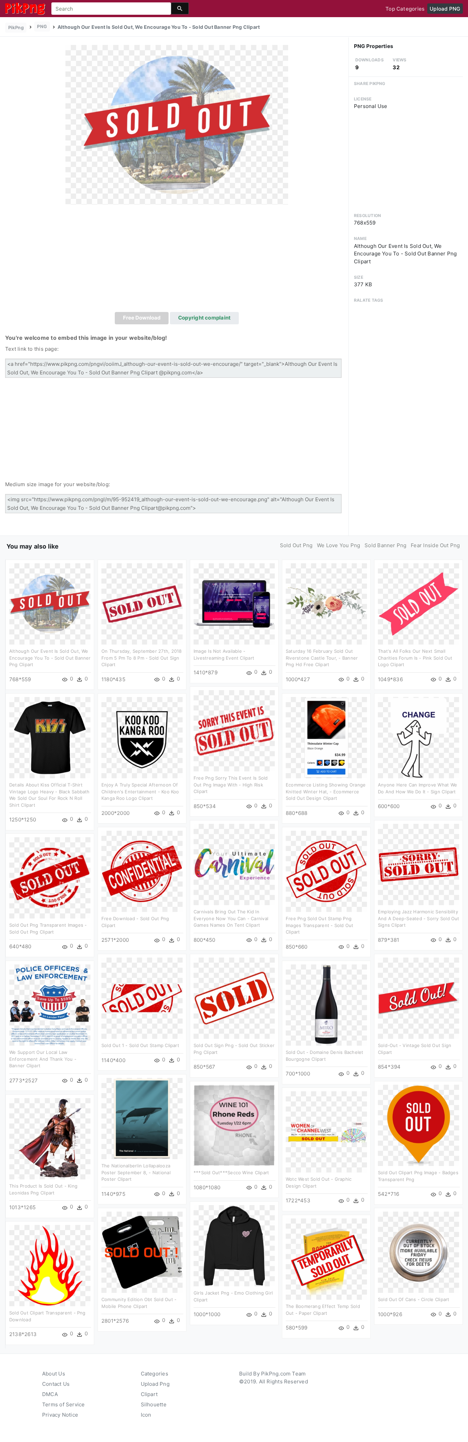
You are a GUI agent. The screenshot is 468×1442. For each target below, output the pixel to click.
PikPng (16, 27)
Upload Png (155, 1384)
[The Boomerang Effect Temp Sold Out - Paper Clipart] (326, 1258)
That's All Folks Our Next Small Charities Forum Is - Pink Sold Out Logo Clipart (415, 657)
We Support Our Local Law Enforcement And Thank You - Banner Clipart (42, 1058)
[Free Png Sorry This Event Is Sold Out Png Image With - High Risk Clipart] (234, 730)
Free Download (142, 317)
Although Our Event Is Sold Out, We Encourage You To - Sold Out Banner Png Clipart (50, 657)
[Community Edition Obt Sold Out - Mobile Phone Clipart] (142, 1252)
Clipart (149, 1394)
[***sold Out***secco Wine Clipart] (234, 1125)
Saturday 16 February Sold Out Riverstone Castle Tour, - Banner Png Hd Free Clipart (322, 657)
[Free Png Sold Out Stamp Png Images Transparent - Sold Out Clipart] (326, 871)
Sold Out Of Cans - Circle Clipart (413, 1299)
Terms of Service (63, 1404)
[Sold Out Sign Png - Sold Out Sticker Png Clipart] (234, 998)
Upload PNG (445, 8)
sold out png (296, 545)
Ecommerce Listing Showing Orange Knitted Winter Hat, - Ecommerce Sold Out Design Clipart (326, 791)
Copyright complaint (204, 317)
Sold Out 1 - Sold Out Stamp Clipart (140, 1045)
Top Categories (404, 8)
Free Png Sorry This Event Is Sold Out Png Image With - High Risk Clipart (231, 784)
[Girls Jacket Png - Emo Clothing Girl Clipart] (234, 1245)
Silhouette (154, 1404)
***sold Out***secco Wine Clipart (231, 1172)
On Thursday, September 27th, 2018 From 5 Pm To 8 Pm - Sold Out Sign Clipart (141, 657)
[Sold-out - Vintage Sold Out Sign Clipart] (418, 998)
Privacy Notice (60, 1414)
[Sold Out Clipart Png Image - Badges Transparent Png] (418, 1125)
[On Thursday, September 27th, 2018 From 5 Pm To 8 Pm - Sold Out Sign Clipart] (142, 603)
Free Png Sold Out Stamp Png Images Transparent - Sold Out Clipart (320, 925)
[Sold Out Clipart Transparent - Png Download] (49, 1265)
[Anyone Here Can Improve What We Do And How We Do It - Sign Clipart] (418, 737)
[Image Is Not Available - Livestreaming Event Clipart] (234, 603)
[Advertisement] (176, 261)
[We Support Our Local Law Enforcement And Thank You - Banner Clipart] (49, 1004)
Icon (146, 1414)
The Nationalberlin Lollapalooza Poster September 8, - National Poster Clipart (136, 1172)
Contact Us (56, 1384)
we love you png (338, 545)
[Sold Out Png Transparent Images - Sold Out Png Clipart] (49, 877)
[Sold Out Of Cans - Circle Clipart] (418, 1252)
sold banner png (385, 545)
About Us (53, 1373)
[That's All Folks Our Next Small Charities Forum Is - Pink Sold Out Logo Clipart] (418, 603)
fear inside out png (435, 545)
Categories (154, 1373)
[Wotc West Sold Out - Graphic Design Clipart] (326, 1131)
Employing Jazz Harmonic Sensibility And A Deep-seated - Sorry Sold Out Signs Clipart (418, 918)
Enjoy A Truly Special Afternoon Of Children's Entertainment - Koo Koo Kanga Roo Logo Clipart (140, 791)
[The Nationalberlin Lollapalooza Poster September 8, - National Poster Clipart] (142, 1118)
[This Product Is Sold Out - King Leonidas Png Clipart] (49, 1138)
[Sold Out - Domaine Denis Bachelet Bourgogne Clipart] (326, 1004)
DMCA (50, 1394)
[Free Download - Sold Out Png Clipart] (142, 871)
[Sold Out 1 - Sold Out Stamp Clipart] (142, 998)
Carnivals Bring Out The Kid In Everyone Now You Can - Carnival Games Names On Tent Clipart (231, 918)
